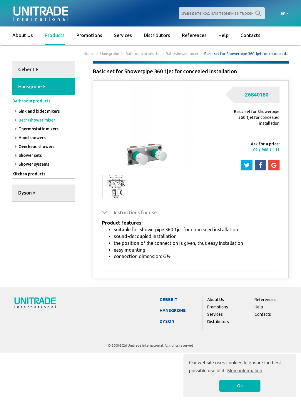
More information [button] (244, 370)
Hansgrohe (109, 54)
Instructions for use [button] (135, 212)
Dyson (167, 321)
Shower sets (30, 155)
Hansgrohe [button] (30, 86)
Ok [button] (240, 385)
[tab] (43, 70)
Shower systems (33, 164)
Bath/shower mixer (182, 54)
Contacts (250, 35)
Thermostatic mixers (38, 129)
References (194, 35)
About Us (22, 35)
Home (88, 54)
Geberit (169, 299)
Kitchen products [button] (28, 174)
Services (123, 35)
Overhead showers (36, 146)
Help (223, 35)
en (283, 13)
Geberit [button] (27, 69)
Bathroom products (142, 54)
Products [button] (55, 35)
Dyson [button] (25, 192)
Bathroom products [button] (31, 101)
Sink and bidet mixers (39, 111)
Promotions (89, 35)
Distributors (157, 35)
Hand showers (32, 137)
